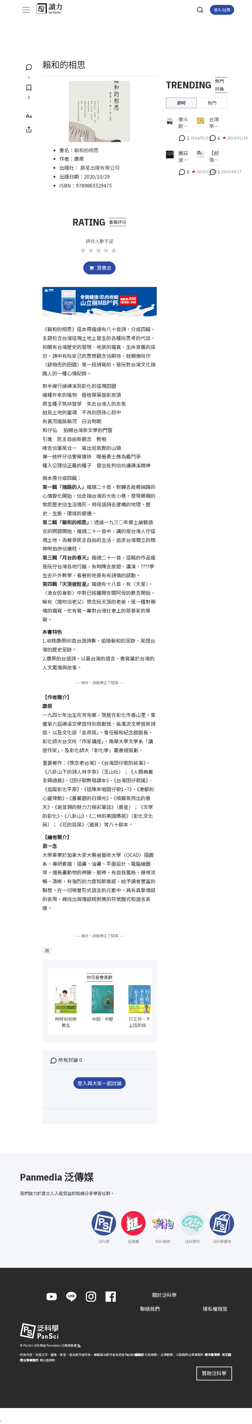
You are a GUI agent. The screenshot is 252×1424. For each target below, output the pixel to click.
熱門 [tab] (212, 103)
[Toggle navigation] (26, 10)
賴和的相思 (86, 150)
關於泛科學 (164, 1294)
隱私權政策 (215, 1308)
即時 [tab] (181, 103)
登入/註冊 (222, 9)
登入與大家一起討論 (99, 1083)
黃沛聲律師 (212, 1354)
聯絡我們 (150, 1308)
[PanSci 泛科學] (52, 8)
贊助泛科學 (214, 1373)
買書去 (104, 267)
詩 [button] (47, 950)
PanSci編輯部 (134, 1354)
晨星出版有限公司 (100, 167)
